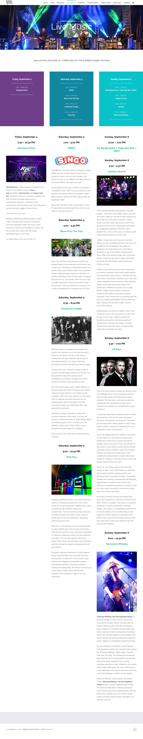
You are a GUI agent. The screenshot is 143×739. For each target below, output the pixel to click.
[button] (133, 2)
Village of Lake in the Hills (30, 729)
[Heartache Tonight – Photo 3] (72, 317)
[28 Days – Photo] (117, 358)
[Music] (71, 27)
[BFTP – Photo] (72, 240)
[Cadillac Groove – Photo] (117, 176)
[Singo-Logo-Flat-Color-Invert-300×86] (71, 156)
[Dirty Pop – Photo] (72, 465)
